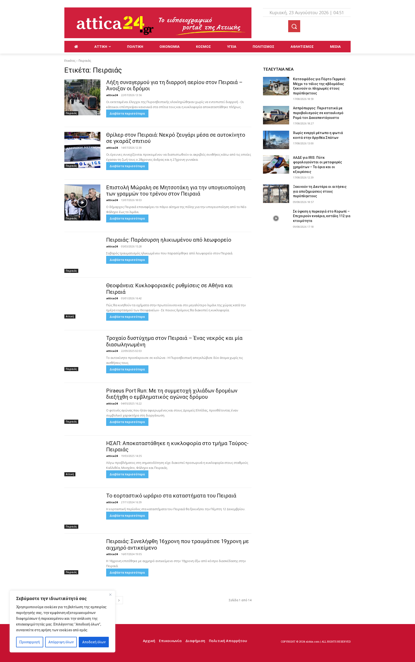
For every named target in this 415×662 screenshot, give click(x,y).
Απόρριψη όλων (61, 642)
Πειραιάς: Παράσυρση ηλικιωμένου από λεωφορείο (168, 240)
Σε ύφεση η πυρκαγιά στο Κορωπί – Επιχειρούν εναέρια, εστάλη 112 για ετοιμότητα (321, 216)
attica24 (112, 95)
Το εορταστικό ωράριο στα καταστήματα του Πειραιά (171, 496)
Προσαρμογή (29, 642)
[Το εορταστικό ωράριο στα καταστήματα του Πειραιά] (82, 511)
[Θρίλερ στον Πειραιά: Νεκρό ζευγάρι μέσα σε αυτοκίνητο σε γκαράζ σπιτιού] (82, 150)
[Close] (110, 594)
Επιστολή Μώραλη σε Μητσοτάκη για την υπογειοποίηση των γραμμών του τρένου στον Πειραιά (175, 190)
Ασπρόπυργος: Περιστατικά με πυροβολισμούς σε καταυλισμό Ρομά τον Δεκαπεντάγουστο (318, 112)
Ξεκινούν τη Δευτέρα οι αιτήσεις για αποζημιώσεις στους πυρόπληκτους (320, 191)
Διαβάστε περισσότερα (127, 113)
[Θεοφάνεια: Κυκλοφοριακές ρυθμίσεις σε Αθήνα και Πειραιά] (82, 300)
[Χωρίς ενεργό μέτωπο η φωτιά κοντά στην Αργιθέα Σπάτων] (276, 140)
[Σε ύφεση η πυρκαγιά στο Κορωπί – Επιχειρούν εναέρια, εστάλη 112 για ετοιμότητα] (276, 218)
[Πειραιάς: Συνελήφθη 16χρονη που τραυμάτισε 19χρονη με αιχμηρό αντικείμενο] (82, 556)
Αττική (70, 316)
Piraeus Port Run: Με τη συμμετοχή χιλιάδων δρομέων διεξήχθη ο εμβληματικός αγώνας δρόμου (172, 394)
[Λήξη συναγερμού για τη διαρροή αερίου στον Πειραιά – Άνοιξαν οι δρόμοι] (82, 97)
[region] (62, 621)
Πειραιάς (71, 113)
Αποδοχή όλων (94, 642)
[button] (294, 26)
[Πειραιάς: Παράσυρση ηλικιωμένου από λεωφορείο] (82, 255)
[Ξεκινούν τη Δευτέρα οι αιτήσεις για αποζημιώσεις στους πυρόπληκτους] (276, 193)
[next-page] (119, 600)
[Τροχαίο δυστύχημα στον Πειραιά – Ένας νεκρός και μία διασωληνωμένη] (82, 353)
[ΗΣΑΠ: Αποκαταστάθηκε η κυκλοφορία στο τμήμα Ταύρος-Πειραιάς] (82, 458)
